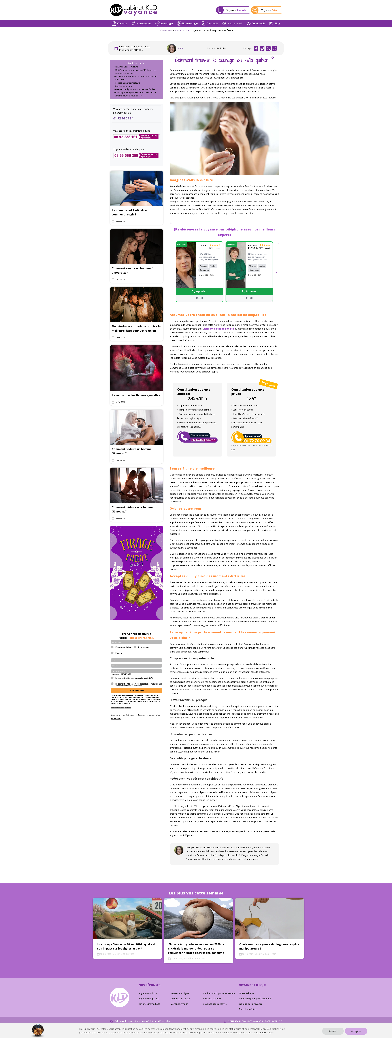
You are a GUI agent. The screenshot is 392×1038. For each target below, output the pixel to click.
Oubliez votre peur (123, 86)
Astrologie (166, 23)
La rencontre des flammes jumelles (136, 395)
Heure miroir (235, 23)
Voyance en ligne (180, 993)
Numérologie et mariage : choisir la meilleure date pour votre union (136, 328)
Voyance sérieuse (212, 998)
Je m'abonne (136, 690)
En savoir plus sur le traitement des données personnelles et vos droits (135, 717)
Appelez (201, 291)
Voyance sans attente (215, 1003)
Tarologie (212, 23)
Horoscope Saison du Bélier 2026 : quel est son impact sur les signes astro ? (126, 946)
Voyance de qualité (149, 998)
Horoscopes (143, 23)
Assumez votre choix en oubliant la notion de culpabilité (135, 78)
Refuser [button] (332, 1031)
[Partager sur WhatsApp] (274, 48)
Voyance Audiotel (148, 993)
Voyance (122, 23)
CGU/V (150, 678)
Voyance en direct (180, 998)
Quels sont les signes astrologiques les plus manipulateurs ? (269, 946)
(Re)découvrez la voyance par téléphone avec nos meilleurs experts (136, 72)
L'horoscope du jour (123, 647)
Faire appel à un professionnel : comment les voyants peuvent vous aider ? (135, 94)
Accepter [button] (356, 1031)
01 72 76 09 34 (123, 118)
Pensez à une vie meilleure (127, 83)
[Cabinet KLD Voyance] (133, 10)
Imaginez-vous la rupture (126, 66)
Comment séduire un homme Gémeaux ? (132, 451)
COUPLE (187, 30)
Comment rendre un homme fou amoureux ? (134, 270)
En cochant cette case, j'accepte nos (134, 678)
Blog (277, 23)
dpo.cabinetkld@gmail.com (121, 708)
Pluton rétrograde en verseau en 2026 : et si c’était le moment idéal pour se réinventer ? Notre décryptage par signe (197, 948)
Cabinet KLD (165, 30)
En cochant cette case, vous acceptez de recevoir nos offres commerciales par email (138, 685)
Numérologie (190, 23)
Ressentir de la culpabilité (219, 328)
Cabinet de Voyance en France (219, 993)
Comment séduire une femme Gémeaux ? (132, 509)
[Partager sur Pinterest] (262, 48)
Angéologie (258, 23)
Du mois (118, 653)
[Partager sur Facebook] (256, 48)
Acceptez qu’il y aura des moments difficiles (135, 89)
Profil (199, 298)
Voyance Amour (179, 1003)
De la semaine (143, 647)
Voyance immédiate (149, 1003)
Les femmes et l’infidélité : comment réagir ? (130, 212)
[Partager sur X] (268, 48)
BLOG (177, 30)
